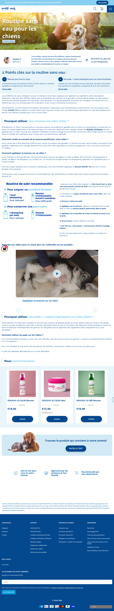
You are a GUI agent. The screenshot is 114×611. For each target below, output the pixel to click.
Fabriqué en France (93, 547)
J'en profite (102, 3)
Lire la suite (6, 89)
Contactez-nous (63, 528)
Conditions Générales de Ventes (40, 535)
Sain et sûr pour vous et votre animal (98, 538)
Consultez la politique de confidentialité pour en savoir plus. (67, 588)
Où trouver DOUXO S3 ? (66, 532)
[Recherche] (95, 8)
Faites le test (76, 448)
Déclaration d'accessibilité (38, 552)
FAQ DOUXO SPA (35, 532)
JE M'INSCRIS (8, 592)
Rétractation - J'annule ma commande (70, 542)
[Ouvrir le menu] (110, 8)
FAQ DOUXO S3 (35, 528)
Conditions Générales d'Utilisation (40, 538)
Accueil (4, 14)
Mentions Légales (35, 542)
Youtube (4, 535)
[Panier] (101, 8)
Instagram (5, 528)
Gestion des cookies (36, 549)
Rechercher (90, 528)
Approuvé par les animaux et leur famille (97, 543)
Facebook (5, 532)
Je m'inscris (37, 493)
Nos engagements (93, 532)
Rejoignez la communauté (67, 538)
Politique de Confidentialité (38, 545)
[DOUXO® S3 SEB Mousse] (91, 384)
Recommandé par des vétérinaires (98, 551)
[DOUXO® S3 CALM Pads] (57, 384)
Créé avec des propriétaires (96, 535)
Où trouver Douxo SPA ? (66, 535)
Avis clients (5, 565)
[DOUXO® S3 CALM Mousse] (23, 384)
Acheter (23, 419)
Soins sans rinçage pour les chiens (22, 14)
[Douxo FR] (9, 8)
